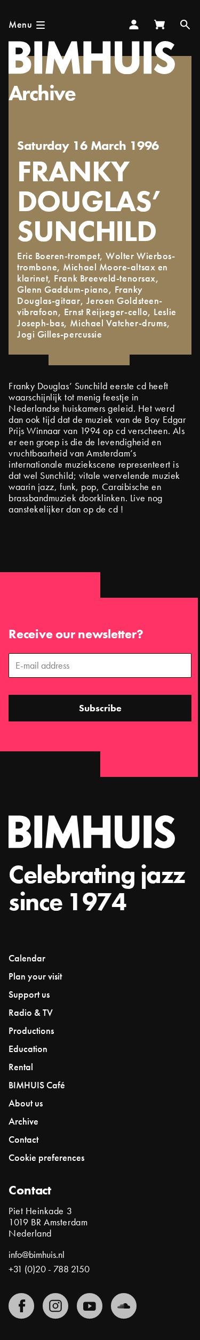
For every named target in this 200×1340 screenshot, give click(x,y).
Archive (42, 93)
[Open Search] (185, 24)
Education (28, 1048)
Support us (29, 994)
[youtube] (89, 1306)
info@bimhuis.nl (37, 1254)
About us (26, 1103)
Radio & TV (31, 1012)
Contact (23, 1139)
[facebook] (21, 1306)
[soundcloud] (124, 1306)
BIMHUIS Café (37, 1085)
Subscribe (100, 708)
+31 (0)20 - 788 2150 (49, 1269)
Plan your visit (35, 976)
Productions (31, 1030)
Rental (21, 1067)
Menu (20, 24)
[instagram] (55, 1306)
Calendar (27, 958)
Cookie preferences (46, 1157)
